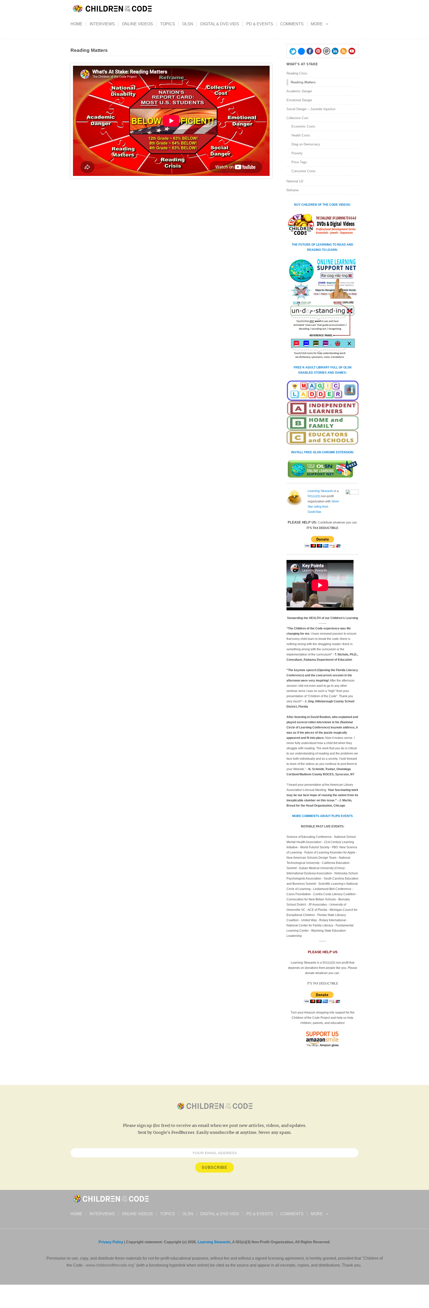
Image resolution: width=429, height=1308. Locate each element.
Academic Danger (299, 91)
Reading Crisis (296, 73)
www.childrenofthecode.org (110, 1265)
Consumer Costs (303, 171)
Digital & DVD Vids (219, 24)
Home (76, 24)
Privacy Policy (111, 1242)
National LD (294, 181)
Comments (292, 24)
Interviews (102, 24)
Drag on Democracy (305, 144)
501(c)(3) (314, 496)
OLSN (187, 24)
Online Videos (137, 24)
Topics (167, 24)
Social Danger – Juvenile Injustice (310, 109)
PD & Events (259, 24)
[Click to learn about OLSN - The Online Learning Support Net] (322, 309)
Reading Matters (303, 82)
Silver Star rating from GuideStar (323, 507)
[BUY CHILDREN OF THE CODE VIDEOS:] (322, 225)
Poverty (297, 153)
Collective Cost (297, 118)
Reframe (292, 190)
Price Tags (299, 162)
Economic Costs (303, 126)
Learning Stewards (320, 491)
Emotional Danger (299, 100)
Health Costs (300, 135)
